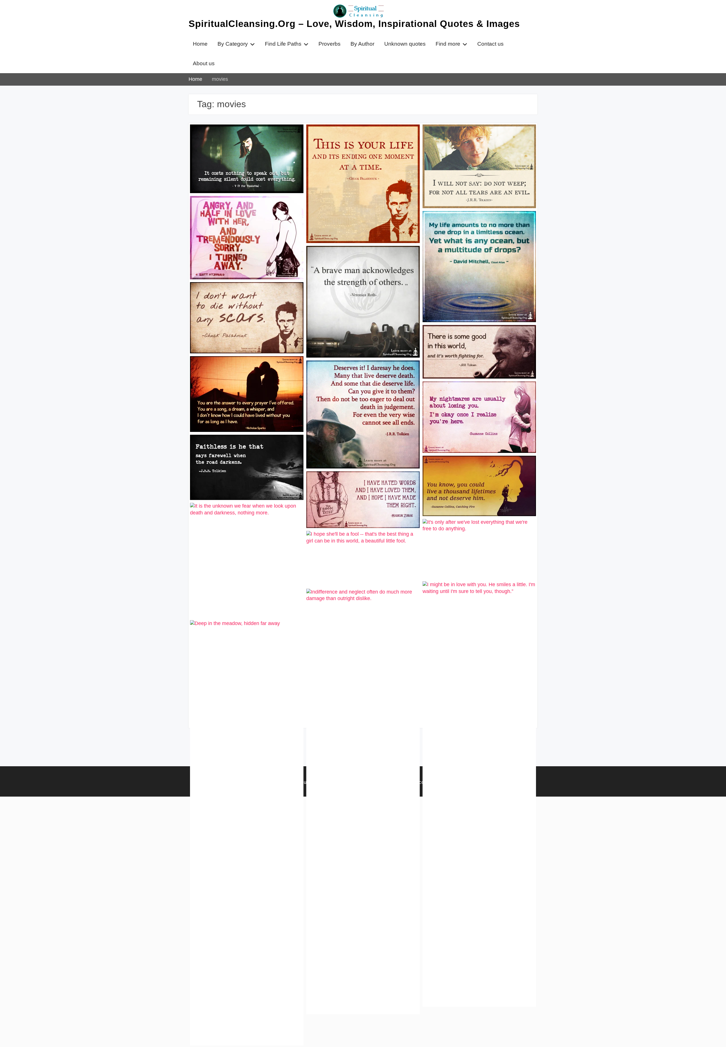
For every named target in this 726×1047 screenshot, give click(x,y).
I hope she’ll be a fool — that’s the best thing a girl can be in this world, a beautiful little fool (360, 547)
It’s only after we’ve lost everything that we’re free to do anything (476, 531)
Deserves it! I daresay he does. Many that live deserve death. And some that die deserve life (360, 376)
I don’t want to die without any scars (240, 291)
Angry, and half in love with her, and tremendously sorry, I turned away (240, 208)
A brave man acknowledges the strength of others (362, 258)
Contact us (490, 44)
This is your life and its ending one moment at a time (354, 136)
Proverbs (329, 44)
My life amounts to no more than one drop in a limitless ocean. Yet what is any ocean (479, 227)
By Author (362, 44)
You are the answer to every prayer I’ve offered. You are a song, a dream (244, 368)
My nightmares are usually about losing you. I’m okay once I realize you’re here (477, 393)
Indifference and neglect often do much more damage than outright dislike (360, 601)
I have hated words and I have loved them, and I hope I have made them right (362, 483)
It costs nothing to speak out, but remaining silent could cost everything (243, 136)
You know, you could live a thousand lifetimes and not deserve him (474, 468)
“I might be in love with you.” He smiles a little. (478, 593)
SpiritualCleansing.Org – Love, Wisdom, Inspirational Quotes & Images (354, 23)
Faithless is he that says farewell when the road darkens (244, 447)
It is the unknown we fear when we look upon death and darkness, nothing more (246, 515)
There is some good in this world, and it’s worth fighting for (479, 337)
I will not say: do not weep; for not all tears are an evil (473, 136)
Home (200, 44)
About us (204, 63)
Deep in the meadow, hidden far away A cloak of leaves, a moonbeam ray (245, 632)
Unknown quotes (405, 44)
